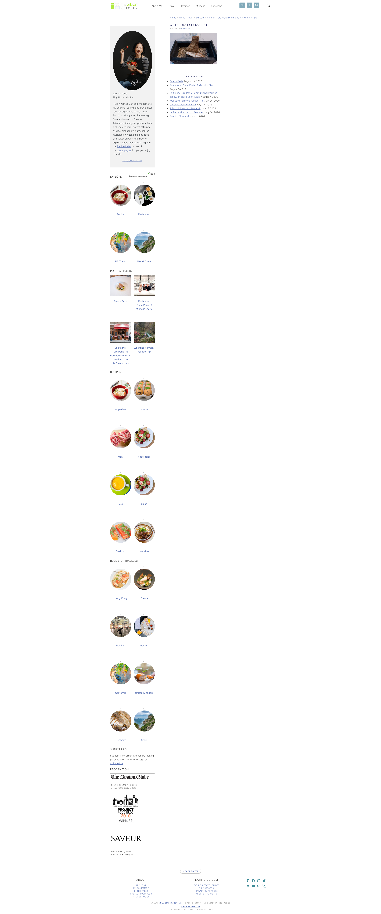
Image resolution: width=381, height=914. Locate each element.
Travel (171, 6)
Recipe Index (124, 146)
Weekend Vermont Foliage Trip (187, 100)
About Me (157, 6)
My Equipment (141, 888)
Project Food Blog (141, 894)
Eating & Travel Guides (206, 885)
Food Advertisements (137, 176)
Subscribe (216, 6)
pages (127, 150)
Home (173, 17)
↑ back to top (190, 871)
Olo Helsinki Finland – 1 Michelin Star (237, 17)
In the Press (141, 891)
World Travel (186, 17)
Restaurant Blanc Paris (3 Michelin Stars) (192, 85)
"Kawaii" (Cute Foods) (206, 891)
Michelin (200, 6)
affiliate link (116, 763)
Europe (200, 17)
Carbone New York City (183, 104)
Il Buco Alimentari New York (185, 108)
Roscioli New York (179, 116)
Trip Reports (206, 888)
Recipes (185, 6)
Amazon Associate (171, 903)
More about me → (132, 160)
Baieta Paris (176, 81)
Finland (211, 17)
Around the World (206, 894)
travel (120, 150)
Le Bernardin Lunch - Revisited (187, 112)
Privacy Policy (141, 897)
